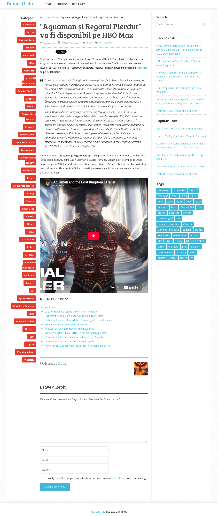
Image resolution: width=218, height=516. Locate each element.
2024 (188, 201)
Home (47, 4)
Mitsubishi (27, 239)
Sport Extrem (26, 298)
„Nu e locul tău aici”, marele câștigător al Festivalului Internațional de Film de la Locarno (178, 76)
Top (31, 336)
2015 (160, 201)
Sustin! (62, 4)
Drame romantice (24, 142)
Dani (62, 363)
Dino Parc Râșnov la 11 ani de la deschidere (180, 166)
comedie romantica (168, 224)
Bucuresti (28, 55)
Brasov (29, 47)
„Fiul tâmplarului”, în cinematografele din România (178, 89)
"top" (174, 196)
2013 (184, 196)
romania (181, 252)
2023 (179, 201)
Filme (30, 178)
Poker (30, 247)
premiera (173, 246)
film (160, 241)
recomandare (165, 252)
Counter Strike (26, 91)
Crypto (30, 98)
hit (187, 241)
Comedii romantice (29, 81)
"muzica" (163, 196)
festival (194, 235)
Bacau (30, 32)
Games (30, 201)
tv (192, 257)
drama (198, 229)
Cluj (31, 62)
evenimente (179, 235)
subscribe (117, 478)
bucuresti (174, 212)
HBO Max (142, 67)
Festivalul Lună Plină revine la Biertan (176, 110)
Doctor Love (27, 134)
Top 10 (30, 344)
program (195, 246)
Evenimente (27, 149)
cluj (178, 218)
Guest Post (28, 208)
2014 (193, 196)
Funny (30, 193)
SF (32, 290)
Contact (78, 4)
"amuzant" (164, 190)
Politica (29, 254)
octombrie (198, 241)
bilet (200, 207)
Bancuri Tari (26, 39)
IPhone (30, 224)
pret (184, 246)
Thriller (29, 329)
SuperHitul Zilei (25, 321)
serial (193, 252)
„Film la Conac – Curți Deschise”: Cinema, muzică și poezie (179, 63)
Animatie (28, 24)
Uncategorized (25, 352)
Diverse (29, 126)
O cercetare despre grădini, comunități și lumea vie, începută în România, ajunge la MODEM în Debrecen (179, 49)
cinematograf (165, 218)
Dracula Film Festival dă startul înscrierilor (179, 128)
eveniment (163, 235)
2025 (198, 201)
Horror (30, 216)
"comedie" (179, 190)
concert (187, 229)
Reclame (29, 275)
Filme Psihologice (23, 185)
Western (29, 359)
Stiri (31, 313)
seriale (161, 257)
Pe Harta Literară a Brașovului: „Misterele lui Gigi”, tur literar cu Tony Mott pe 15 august (180, 101)
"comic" (193, 190)
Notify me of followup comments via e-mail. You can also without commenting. (96, 478)
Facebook (28, 170)
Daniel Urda (20, 3)
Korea (30, 231)
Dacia (30, 106)
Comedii (29, 70)
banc (174, 207)
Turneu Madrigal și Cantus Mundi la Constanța (181, 136)
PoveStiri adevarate (29, 265)
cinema (187, 212)
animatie (162, 207)
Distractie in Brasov (28, 116)
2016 (170, 201)
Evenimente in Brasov (28, 160)
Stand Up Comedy (23, 306)
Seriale (30, 283)
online (161, 246)
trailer (183, 257)
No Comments (105, 42)
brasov (161, 212)
